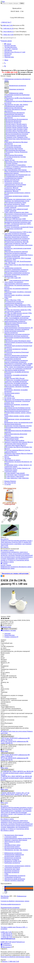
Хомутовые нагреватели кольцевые (15, 233)
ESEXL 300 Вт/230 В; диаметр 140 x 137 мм (14, 794)
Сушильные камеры (10, 471)
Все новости (4, 539)
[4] (7, 618)
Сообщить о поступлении (10, 628)
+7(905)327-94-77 (6, 22)
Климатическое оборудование (13, 148)
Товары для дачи (9, 160)
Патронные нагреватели (11, 217)
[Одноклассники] (3, 576)
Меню (6, 60)
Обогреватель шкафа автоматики (14, 370)
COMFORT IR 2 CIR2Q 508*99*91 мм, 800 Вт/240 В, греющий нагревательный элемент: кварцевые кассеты (16, 777)
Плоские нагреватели (11, 332)
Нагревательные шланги (12, 393)
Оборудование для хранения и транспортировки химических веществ (16, 282)
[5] (8, 618)
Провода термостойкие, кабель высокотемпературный (13, 438)
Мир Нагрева (5, 896)
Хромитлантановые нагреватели (14, 331)
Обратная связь (9, 57)
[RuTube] (5, 893)
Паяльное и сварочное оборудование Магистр (18, 442)
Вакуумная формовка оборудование (15, 170)
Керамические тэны (10, 276)
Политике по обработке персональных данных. (15, 956)
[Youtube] (5, 890)
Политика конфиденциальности (11, 904)
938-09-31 (8, 31)
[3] (5, 618)
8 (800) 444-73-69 (11, 72)
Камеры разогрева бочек (11, 179)
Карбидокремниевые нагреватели (14, 321)
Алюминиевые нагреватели (13, 268)
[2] (3, 618)
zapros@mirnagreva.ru (9, 37)
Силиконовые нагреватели (12, 359)
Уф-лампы (7, 458)
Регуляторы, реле (9, 398)
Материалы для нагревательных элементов (17, 399)
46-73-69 (8, 34)
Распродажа (8, 53)
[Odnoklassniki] (4, 888)
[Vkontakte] (5, 886)
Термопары (7, 394)
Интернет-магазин (10, 45)
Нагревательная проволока (12, 424)
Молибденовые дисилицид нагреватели (16, 329)
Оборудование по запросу (12, 460)
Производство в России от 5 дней (14, 52)
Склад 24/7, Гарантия (10, 49)
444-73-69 (7, 25)
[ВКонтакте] (1, 576)
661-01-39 (8, 28)
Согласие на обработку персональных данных (15, 901)
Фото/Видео (8, 50)
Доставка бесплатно (10, 47)
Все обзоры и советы (7, 550)
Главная (8, 44)
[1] (1, 618)
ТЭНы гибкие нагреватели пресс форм (16, 212)
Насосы (6, 456)
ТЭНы (6, 298)
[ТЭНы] (3, 1)
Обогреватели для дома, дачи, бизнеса (16, 104)
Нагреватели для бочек (11, 181)
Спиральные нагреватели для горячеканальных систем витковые (15, 183)
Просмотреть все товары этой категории (15, 573)
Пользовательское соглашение (10, 907)
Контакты (7, 55)
